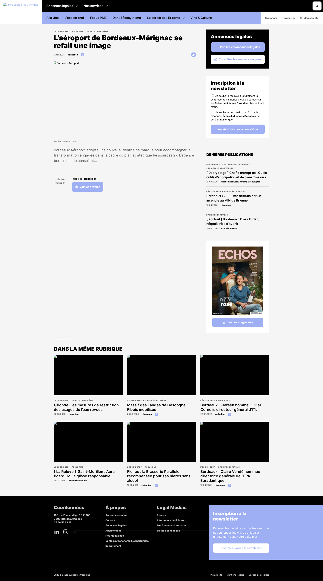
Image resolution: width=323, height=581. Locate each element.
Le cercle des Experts (163, 18)
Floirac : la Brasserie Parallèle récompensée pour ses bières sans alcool (158, 476)
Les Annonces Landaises (172, 525)
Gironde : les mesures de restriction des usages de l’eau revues (86, 407)
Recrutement (113, 545)
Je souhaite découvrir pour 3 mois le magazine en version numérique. (235, 116)
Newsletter (288, 17)
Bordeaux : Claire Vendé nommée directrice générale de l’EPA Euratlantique (230, 476)
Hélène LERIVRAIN (78, 480)
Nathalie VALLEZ (229, 228)
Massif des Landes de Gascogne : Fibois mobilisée (157, 407)
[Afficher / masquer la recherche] (317, 5)
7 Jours (161, 515)
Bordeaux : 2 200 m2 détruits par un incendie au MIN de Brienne (233, 198)
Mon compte (311, 17)
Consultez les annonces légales (240, 59)
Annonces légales (59, 6)
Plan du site (216, 575)
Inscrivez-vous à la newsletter (237, 129)
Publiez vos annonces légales (240, 47)
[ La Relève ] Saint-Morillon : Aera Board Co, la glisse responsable (84, 473)
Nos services (93, 6)
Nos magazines (114, 535)
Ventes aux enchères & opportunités (127, 540)
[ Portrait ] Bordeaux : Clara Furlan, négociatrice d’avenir (232, 221)
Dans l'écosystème (127, 18)
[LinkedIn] (57, 532)
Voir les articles (89, 187)
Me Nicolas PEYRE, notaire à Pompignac (240, 181)
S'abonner (271, 17)
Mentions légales (235, 575)
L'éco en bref (74, 18)
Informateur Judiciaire (170, 520)
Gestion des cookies (259, 575)
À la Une (52, 18)
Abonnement (113, 530)
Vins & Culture (201, 18)
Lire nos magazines (240, 322)
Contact (110, 520)
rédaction (73, 54)
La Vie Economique (168, 530)
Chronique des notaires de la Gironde (228, 165)
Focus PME (98, 18)
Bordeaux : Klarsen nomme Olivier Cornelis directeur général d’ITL (230, 407)
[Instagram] (66, 532)
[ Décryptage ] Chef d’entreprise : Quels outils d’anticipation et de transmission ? (236, 175)
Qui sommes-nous (116, 515)
